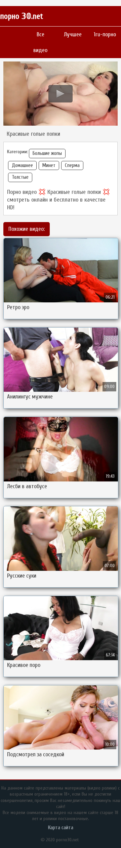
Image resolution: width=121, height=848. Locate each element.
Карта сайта (60, 827)
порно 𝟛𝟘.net (21, 16)
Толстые (20, 177)
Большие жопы (47, 153)
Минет (48, 165)
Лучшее (73, 34)
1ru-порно (105, 34)
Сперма (72, 165)
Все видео (40, 42)
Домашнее (22, 165)
